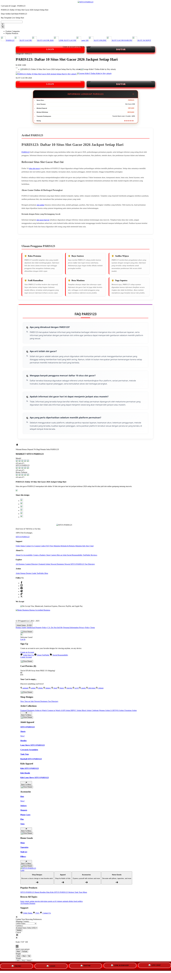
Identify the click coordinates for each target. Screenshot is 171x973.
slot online (40, 205)
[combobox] (11, 22)
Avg (23, 960)
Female (24, 951)
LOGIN (50, 49)
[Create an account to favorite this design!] (17, 67)
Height (18, 954)
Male (18, 951)
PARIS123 (26, 152)
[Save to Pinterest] (21, 510)
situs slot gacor (34, 168)
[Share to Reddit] (21, 514)
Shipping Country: (22, 921)
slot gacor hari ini (43, 220)
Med (24, 956)
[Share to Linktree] (21, 507)
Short (18, 956)
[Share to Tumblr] (21, 517)
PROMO (18, 966)
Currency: (19, 926)
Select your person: (23, 949)
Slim (18, 960)
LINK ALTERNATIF (121, 965)
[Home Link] (29, 869)
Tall (29, 956)
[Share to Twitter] (21, 501)
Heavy (29, 960)
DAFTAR (121, 49)
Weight (18, 958)
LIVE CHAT (156, 965)
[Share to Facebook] (21, 504)
